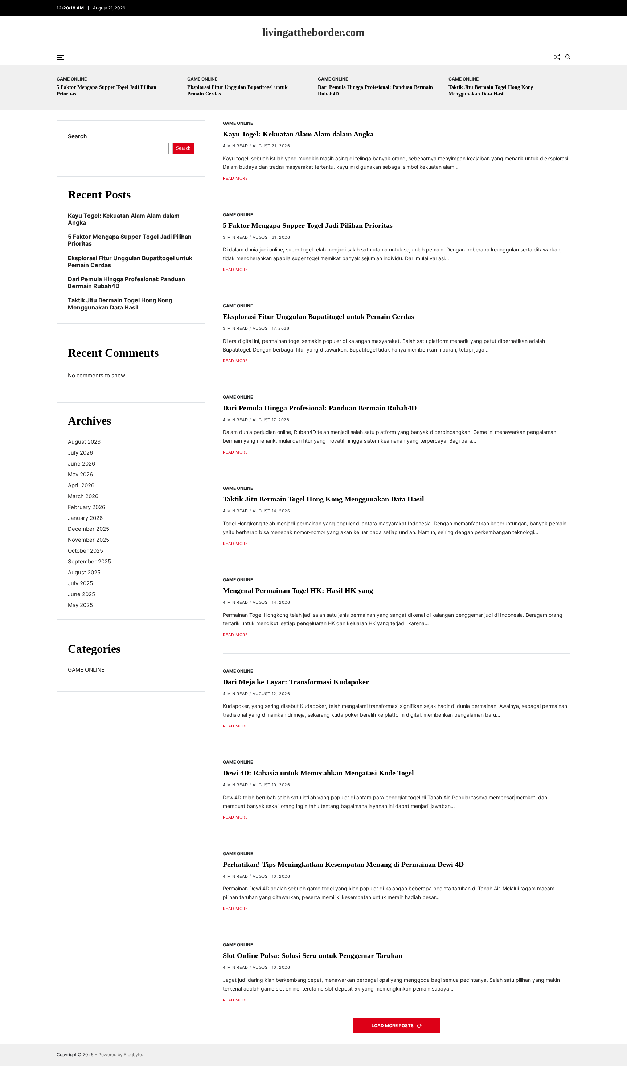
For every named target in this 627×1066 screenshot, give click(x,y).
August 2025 (84, 572)
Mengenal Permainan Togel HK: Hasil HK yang (298, 590)
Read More (235, 178)
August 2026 (84, 441)
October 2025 (85, 550)
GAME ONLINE (72, 78)
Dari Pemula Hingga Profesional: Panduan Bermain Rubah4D (320, 408)
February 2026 (86, 507)
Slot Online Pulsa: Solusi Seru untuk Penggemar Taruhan (312, 956)
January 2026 (85, 517)
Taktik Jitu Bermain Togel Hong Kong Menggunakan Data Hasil (323, 499)
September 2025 (89, 561)
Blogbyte (133, 1054)
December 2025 (88, 528)
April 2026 (81, 485)
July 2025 (80, 583)
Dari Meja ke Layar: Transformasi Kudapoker (296, 682)
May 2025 (80, 605)
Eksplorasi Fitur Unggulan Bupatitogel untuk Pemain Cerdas (318, 316)
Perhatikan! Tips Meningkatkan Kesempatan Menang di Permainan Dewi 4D (343, 864)
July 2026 (80, 452)
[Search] (567, 57)
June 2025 (81, 594)
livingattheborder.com (313, 32)
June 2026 (81, 463)
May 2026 (80, 474)
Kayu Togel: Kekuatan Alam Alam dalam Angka (298, 134)
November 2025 (88, 539)
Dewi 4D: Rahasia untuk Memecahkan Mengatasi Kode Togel (318, 773)
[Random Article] (557, 57)
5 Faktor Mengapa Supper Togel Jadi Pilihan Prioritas (308, 225)
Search (77, 136)
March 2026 (83, 496)
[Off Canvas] (60, 57)
